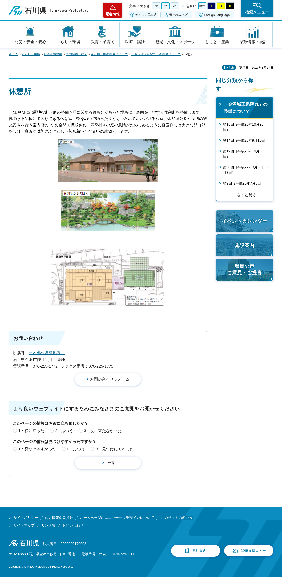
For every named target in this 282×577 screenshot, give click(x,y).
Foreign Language (217, 15)
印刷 (231, 67)
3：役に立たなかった (103, 431)
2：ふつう (64, 431)
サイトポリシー (25, 518)
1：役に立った (31, 431)
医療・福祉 (135, 42)
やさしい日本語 (146, 15)
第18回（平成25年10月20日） (243, 126)
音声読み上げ (178, 15)
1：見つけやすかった (37, 449)
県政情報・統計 (253, 42)
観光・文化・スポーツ (175, 42)
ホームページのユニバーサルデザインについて (117, 518)
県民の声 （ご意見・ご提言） (245, 270)
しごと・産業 (217, 42)
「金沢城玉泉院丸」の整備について (156, 54)
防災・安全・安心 (30, 42)
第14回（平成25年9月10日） (246, 140)
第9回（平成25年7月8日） (244, 183)
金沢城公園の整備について (109, 54)
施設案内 (244, 245)
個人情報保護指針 (59, 518)
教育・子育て (103, 42)
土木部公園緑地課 (47, 353)
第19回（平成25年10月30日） (243, 153)
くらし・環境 (68, 42)
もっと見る (246, 195)
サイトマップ (24, 525)
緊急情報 (113, 14)
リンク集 (48, 525)
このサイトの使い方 (177, 518)
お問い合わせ (72, 525)
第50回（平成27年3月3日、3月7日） (246, 169)
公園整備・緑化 (76, 54)
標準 (202, 6)
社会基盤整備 (53, 54)
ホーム (13, 54)
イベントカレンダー (244, 221)
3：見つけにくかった (115, 449)
